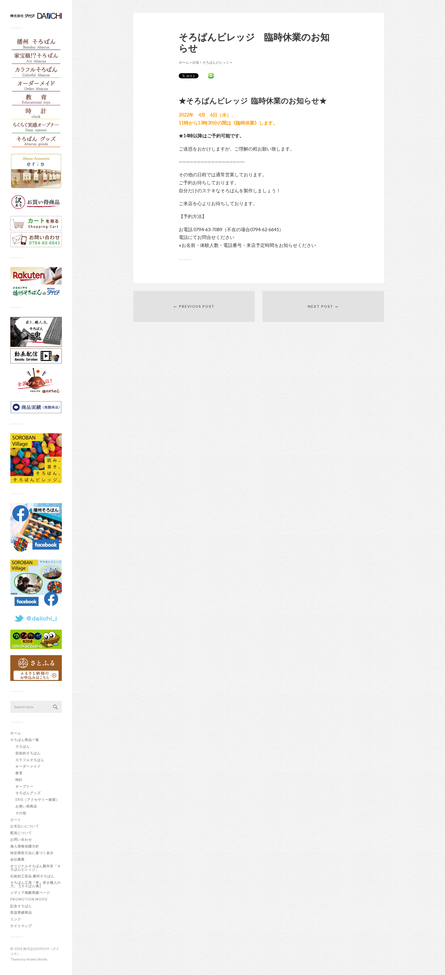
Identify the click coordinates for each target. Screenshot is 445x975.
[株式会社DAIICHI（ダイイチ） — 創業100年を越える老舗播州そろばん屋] (36, 16)
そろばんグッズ (28, 793)
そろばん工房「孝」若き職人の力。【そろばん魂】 (35, 884)
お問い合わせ (21, 839)
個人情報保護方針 (24, 846)
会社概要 (17, 859)
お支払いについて (24, 826)
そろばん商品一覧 (24, 740)
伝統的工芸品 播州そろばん (32, 876)
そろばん (22, 746)
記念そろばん (21, 906)
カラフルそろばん (29, 760)
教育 (19, 773)
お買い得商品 (26, 806)
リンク (15, 919)
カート (15, 820)
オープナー (24, 786)
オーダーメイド (28, 766)
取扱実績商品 (21, 912)
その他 (20, 813)
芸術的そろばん (28, 753)
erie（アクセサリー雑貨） (37, 799)
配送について (21, 833)
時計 (19, 780)
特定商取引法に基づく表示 (32, 853)
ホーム (15, 733)
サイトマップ (21, 926)
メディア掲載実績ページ (30, 892)
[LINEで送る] (210, 75)
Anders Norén (36, 959)
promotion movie (30, 899)
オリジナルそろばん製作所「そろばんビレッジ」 (35, 867)
